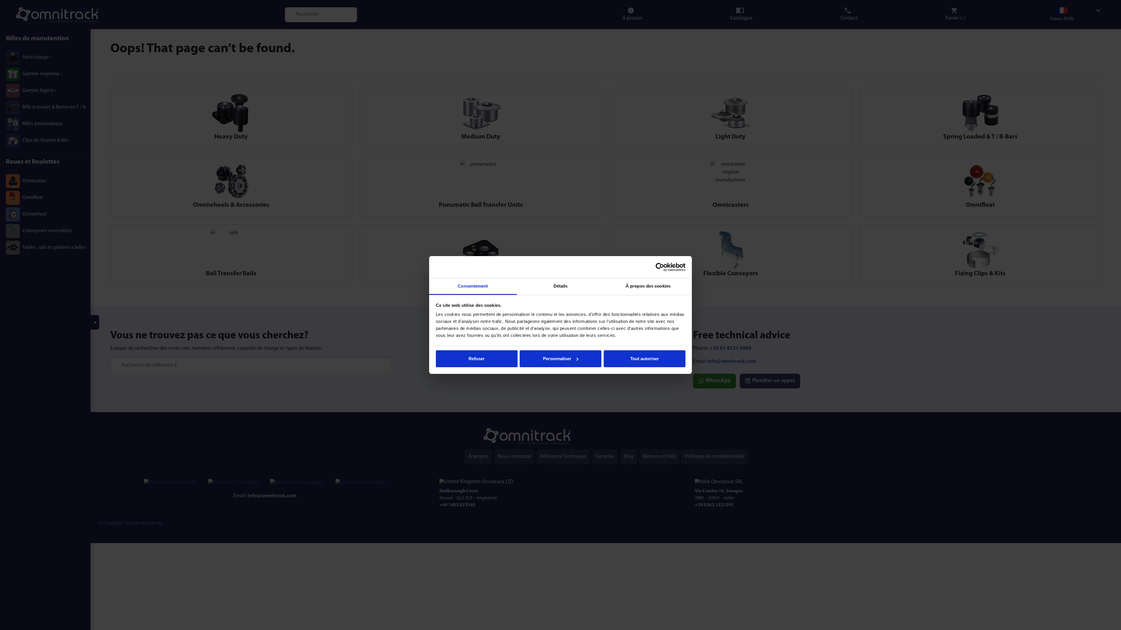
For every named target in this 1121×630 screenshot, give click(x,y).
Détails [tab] (560, 286)
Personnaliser (557, 358)
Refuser (477, 358)
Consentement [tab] (473, 286)
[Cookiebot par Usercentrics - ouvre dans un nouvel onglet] (659, 267)
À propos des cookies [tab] (648, 286)
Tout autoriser (644, 358)
